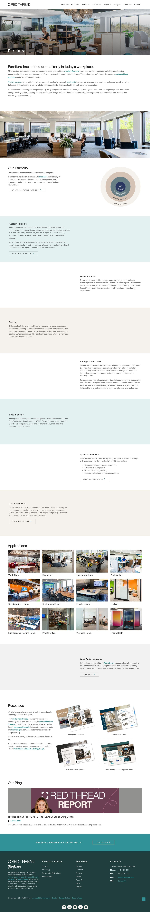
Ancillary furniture (71, 71)
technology (16, 730)
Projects (107, 4)
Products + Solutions (70, 4)
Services (86, 4)
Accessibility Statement (41, 898)
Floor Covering (47, 876)
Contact (137, 4)
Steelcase (43, 177)
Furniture (45, 866)
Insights (78, 876)
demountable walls (22, 727)
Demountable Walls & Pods (51, 873)
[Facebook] (75, 907)
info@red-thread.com (126, 877)
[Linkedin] (64, 907)
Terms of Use (77, 898)
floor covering (23, 879)
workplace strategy (20, 719)
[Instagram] (69, 907)
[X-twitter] (80, 907)
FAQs (78, 883)
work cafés (71, 82)
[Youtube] (86, 907)
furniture (11, 877)
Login (54, 898)
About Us (128, 4)
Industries (96, 4)
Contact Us (122, 881)
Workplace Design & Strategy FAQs (29, 749)
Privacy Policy (64, 898)
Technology (46, 870)
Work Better (109, 663)
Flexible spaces (14, 82)
